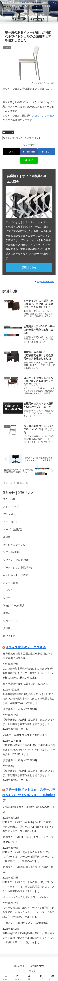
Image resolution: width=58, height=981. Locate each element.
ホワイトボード (11, 636)
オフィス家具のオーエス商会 (26, 647)
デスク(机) (9, 514)
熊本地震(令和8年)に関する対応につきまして (28, 683)
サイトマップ (29, 971)
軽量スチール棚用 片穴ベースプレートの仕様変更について (28, 839)
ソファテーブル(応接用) (16, 560)
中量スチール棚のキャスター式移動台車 (25, 922)
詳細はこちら (29, 267)
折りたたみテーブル (14, 544)
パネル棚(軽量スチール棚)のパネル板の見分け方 (28, 809)
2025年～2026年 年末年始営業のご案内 (25, 734)
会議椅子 (8, 537)
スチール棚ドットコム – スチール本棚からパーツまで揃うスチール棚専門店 (29, 795)
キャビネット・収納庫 (15, 575)
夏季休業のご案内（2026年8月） (21, 709)
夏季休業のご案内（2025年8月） (21, 760)
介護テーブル (10, 620)
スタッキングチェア (43, 115)
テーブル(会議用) (12, 529)
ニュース (9, 132)
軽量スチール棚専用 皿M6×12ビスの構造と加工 (28, 869)
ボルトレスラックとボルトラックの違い (25, 897)
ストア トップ (11, 506)
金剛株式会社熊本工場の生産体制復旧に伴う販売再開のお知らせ (28, 656)
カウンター (9, 590)
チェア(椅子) (10, 522)
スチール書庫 (10, 582)
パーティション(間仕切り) (17, 567)
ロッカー (8, 598)
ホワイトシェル (33, 138)
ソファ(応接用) (11, 552)
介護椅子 (8, 628)
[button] (52, 608)
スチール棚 (9, 499)
